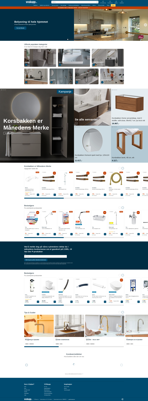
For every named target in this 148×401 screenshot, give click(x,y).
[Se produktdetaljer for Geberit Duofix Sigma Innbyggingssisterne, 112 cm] (133, 285)
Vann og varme (55, 5)
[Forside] (31, 2)
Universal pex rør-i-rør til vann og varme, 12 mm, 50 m (81, 297)
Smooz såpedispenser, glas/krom (132, 228)
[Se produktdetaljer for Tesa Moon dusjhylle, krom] (99, 218)
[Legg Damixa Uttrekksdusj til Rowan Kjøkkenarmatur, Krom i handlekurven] (38, 195)
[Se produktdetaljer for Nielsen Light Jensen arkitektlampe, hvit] (49, 218)
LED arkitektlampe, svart (80, 228)
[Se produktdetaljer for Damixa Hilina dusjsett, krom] (66, 179)
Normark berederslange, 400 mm (132, 189)
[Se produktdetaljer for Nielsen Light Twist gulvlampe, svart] (116, 218)
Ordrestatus (26, 393)
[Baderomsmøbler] (108, 66)
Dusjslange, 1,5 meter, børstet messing (114, 190)
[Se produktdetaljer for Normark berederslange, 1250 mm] (82, 179)
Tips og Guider (101, 5)
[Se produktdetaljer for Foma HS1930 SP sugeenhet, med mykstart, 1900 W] (32, 285)
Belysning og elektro (85, 5)
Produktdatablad (78, 223)
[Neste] (145, 25)
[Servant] (74, 66)
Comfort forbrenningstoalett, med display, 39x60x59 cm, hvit (48, 297)
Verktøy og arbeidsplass (74, 5)
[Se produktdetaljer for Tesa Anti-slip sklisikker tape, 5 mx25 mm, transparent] (32, 218)
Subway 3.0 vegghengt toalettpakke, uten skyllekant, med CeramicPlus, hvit (116, 298)
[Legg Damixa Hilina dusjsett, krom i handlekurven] (71, 195)
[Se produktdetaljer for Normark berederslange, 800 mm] (99, 179)
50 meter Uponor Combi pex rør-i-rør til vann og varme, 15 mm (99, 297)
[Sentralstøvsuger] (112, 83)
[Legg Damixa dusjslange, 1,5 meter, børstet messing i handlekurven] (122, 195)
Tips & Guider (66, 386)
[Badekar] (87, 83)
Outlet (113, 5)
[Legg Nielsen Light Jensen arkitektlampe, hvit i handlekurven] (55, 234)
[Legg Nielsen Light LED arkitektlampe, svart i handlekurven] (88, 234)
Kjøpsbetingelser (47, 388)
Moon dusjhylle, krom (96, 228)
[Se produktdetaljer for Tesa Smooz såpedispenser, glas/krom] (133, 218)
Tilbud (108, 5)
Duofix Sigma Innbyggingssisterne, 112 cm (132, 297)
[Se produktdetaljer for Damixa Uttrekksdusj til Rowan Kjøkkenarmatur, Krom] (32, 179)
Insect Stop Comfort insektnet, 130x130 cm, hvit (64, 229)
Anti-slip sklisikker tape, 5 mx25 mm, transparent (32, 229)
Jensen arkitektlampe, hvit (47, 228)
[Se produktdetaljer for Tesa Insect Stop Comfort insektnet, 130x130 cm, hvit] (66, 218)
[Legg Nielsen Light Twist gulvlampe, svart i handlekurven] (122, 234)
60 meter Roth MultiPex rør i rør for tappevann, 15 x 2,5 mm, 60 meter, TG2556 (65, 298)
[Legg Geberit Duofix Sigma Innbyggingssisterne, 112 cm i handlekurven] (138, 302)
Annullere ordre (27, 389)
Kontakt (25, 391)
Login (25, 395)
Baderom (35, 5)
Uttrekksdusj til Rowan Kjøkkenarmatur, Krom (29, 190)
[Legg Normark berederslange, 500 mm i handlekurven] (55, 195)
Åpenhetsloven (47, 389)
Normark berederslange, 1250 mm (81, 189)
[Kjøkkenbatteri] (36, 83)
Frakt (25, 386)
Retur (25, 388)
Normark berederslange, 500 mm (48, 189)
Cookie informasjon (47, 391)
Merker (94, 5)
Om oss (45, 386)
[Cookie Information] (122, 399)
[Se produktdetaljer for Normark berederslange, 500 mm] (49, 179)
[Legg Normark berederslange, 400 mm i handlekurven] (138, 195)
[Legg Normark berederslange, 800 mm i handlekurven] (105, 195)
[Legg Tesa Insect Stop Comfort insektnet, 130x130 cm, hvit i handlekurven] (71, 234)
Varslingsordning (47, 395)
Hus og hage (63, 5)
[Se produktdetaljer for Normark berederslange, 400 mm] (133, 179)
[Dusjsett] (61, 83)
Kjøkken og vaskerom (44, 5)
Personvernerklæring (48, 393)
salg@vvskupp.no (71, 399)
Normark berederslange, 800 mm (98, 189)
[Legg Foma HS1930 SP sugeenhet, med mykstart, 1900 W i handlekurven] (38, 302)
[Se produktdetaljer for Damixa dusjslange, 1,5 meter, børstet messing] (116, 179)
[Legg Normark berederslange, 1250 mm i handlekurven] (88, 195)
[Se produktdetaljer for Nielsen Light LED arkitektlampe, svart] (82, 218)
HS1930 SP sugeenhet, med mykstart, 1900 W (30, 297)
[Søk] (97, 2)
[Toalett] (40, 66)
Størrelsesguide (67, 389)
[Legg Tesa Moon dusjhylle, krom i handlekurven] (105, 234)
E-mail (25, 254)
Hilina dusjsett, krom (62, 189)
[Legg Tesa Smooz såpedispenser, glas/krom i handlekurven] (138, 234)
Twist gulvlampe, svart (113, 228)
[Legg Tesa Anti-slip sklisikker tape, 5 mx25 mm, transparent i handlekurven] (38, 234)
